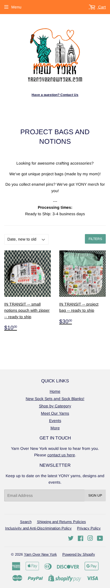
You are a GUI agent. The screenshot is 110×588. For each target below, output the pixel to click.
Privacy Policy (89, 528)
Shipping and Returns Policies (61, 522)
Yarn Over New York (40, 554)
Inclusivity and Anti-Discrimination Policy (38, 528)
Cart (101, 7)
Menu (16, 7)
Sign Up (95, 495)
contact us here (61, 455)
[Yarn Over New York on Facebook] (80, 539)
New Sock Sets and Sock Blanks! (55, 398)
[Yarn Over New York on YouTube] (100, 539)
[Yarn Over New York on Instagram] (90, 539)
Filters (95, 239)
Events (55, 420)
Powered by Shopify (78, 554)
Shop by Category (55, 406)
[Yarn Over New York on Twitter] (71, 539)
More (55, 428)
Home (55, 391)
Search (26, 522)
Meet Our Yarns (55, 413)
